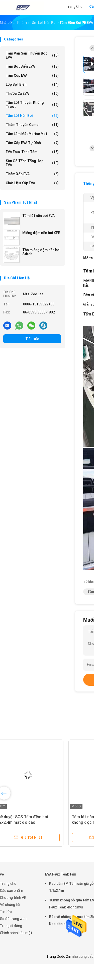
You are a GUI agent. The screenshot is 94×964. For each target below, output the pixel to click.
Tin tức (6, 912)
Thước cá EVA (32, 93)
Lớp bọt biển (32, 84)
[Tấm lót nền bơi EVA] (11, 220)
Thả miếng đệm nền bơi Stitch (41, 252)
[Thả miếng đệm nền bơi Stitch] (11, 254)
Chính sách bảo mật (16, 933)
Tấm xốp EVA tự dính (32, 143)
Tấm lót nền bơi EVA (38, 216)
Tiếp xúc (32, 339)
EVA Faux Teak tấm (32, 152)
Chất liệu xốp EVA (32, 183)
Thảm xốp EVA (32, 174)
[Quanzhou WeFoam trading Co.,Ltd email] (7, 325)
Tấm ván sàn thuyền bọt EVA (32, 55)
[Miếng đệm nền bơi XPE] (11, 237)
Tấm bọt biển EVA (32, 66)
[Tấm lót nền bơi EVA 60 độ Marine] (39, 775)
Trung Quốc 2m (58, 956)
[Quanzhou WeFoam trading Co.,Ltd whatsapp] (19, 325)
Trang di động (11, 926)
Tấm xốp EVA (32, 75)
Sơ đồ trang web (13, 919)
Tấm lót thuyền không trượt (32, 105)
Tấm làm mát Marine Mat (32, 134)
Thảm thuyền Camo (32, 125)
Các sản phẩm (11, 891)
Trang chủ (8, 884)
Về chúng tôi (10, 905)
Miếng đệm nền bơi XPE (41, 233)
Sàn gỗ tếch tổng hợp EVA (32, 163)
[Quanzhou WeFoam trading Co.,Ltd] (22, 8)
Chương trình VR (13, 898)
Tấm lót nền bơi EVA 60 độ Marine (38, 816)
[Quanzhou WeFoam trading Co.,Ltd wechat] (31, 325)
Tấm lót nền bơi (32, 116)
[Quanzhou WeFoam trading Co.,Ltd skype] (43, 325)
